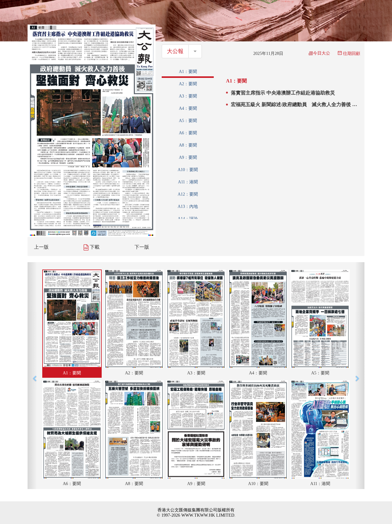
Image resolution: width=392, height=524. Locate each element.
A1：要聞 (188, 71)
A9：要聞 (188, 157)
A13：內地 (188, 206)
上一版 (41, 247)
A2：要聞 (188, 84)
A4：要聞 (188, 108)
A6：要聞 (188, 133)
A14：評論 (188, 218)
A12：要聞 (188, 194)
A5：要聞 (188, 120)
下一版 (141, 247)
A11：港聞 (188, 182)
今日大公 (321, 53)
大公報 (175, 51)
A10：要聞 (188, 169)
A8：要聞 (188, 145)
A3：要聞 (188, 96)
